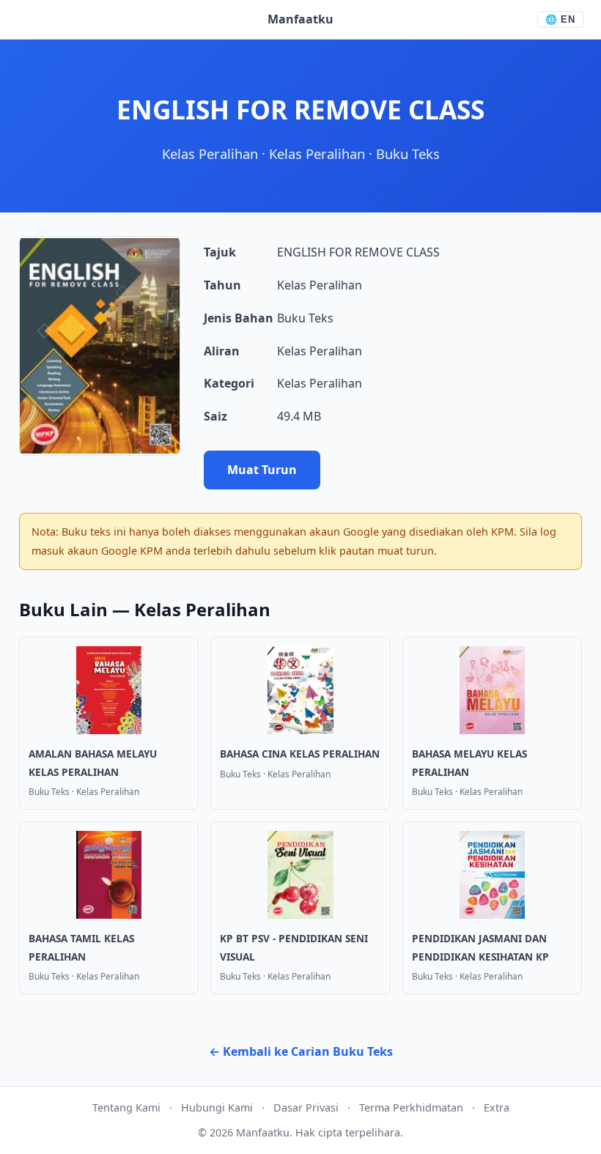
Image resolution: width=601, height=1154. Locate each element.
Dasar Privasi (306, 1107)
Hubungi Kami (217, 1107)
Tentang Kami (126, 1107)
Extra (496, 1107)
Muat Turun (262, 470)
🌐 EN (560, 19)
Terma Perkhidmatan (411, 1107)
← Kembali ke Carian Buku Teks (301, 1051)
